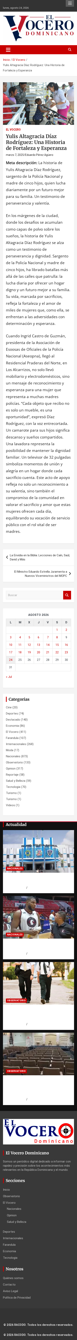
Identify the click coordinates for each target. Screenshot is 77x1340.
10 (10, 645)
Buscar (67, 595)
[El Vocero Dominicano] (38, 17)
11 (20, 645)
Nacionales (13, 756)
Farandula (12, 738)
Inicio (6, 1189)
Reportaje (12, 774)
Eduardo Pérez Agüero (39, 154)
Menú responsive (70, 3)
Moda (9, 750)
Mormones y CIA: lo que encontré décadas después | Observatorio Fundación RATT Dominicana (35, 1014)
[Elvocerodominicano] (38, 851)
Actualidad (16, 824)
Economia (12, 726)
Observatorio (14, 762)
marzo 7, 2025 (15, 154)
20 (38, 652)
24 (10, 660)
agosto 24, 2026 (16, 887)
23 (66, 652)
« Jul (9, 677)
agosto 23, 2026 (16, 1024)
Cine (9, 707)
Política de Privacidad (17, 1297)
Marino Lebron (36, 887)
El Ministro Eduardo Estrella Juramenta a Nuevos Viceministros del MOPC (40, 574)
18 (20, 652)
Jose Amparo (35, 953)
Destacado (13, 719)
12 (29, 645)
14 (47, 645)
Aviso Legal (10, 1291)
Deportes (12, 713)
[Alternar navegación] (8, 49)
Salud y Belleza (15, 781)
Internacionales (16, 744)
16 (66, 645)
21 (47, 652)
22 (57, 652)
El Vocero (13, 129)
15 (57, 645)
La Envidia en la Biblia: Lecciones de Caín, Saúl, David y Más (40, 557)
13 (38, 645)
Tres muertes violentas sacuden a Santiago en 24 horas (35, 946)
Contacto (9, 1284)
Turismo (11, 793)
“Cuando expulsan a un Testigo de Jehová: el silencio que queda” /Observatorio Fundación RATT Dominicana (35, 1087)
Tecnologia (13, 787)
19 (29, 652)
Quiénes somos (13, 1278)
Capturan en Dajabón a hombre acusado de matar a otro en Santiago (37, 880)
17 (10, 652)
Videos (10, 805)
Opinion (11, 768)
